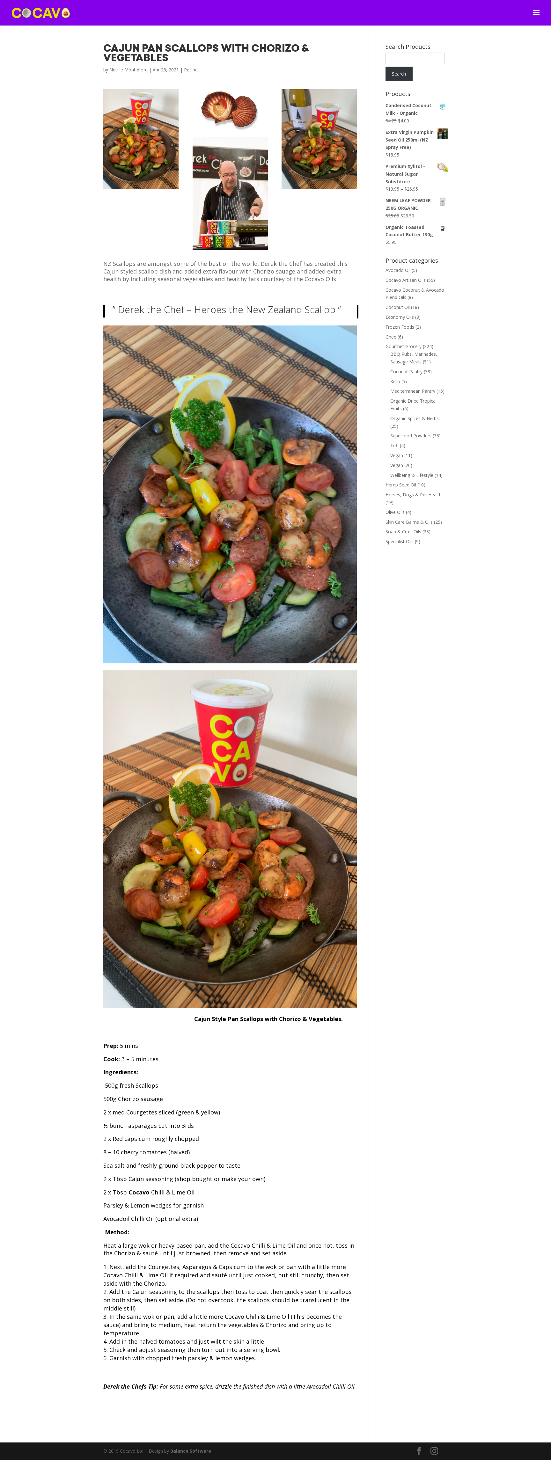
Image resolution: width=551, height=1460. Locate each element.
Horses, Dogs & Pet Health (414, 495)
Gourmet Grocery (404, 346)
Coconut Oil (398, 307)
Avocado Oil (398, 270)
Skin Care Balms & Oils (409, 522)
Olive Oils (395, 512)
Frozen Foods (400, 327)
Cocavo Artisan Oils (406, 280)
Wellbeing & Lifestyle (411, 475)
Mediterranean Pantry (412, 391)
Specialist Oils (400, 541)
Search (399, 74)
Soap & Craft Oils (403, 532)
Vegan (396, 455)
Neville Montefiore (128, 70)
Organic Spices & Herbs (414, 418)
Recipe (191, 70)
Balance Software (190, 1451)
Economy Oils (400, 317)
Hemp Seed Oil (401, 485)
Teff (394, 445)
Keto (395, 381)
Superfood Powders (410, 436)
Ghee (391, 337)
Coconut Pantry (406, 372)
